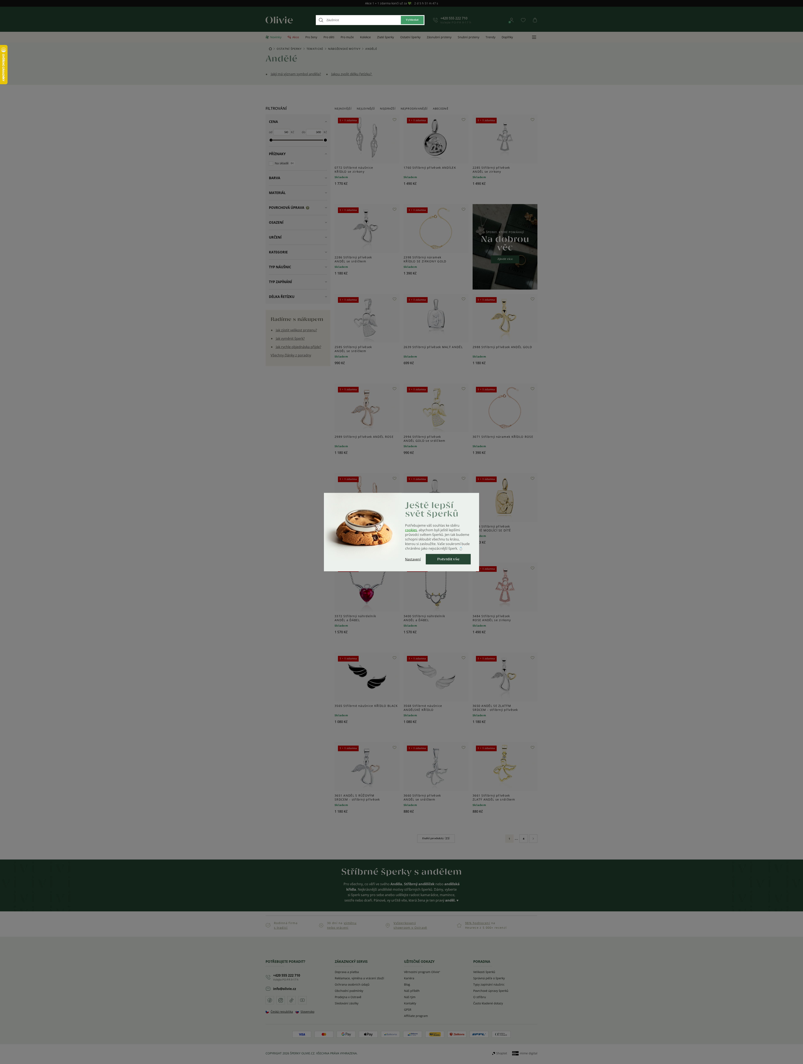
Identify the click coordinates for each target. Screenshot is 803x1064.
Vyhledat (412, 20)
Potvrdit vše (448, 559)
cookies (411, 530)
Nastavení (413, 559)
